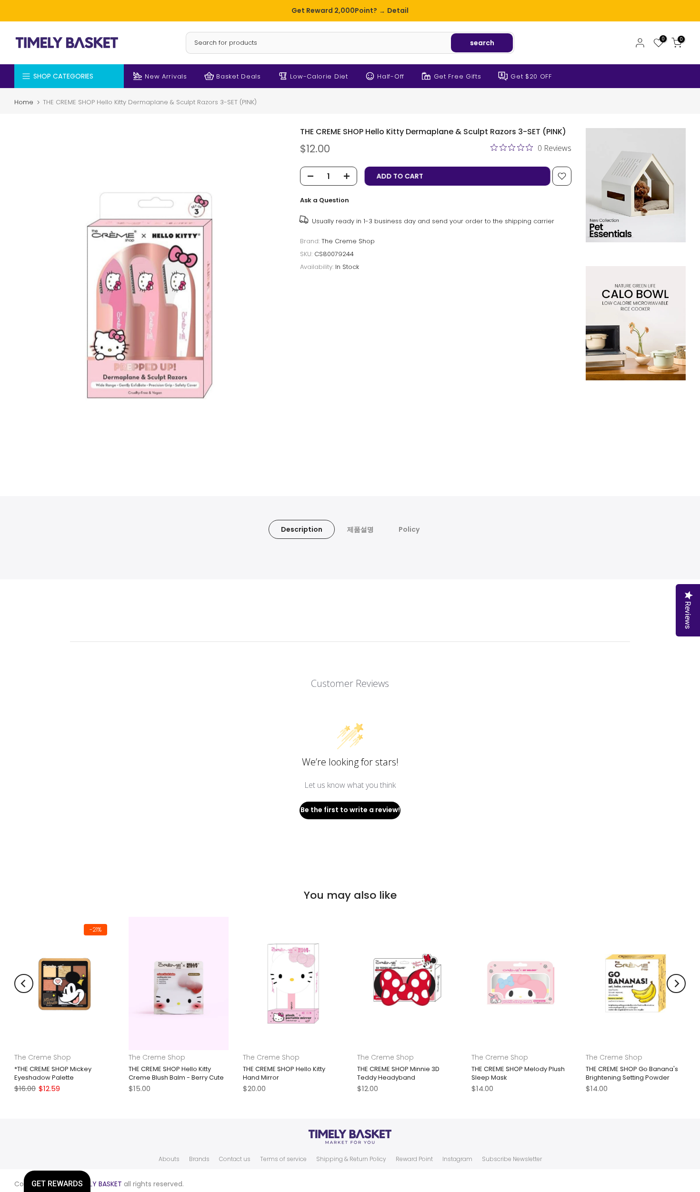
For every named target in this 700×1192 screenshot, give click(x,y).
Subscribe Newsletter (512, 1159)
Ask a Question (324, 200)
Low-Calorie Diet (319, 76)
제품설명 (360, 529)
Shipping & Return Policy (351, 1159)
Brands (199, 1159)
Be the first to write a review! (350, 810)
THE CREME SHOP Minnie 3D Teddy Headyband (398, 1073)
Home (23, 102)
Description (301, 529)
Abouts (169, 1159)
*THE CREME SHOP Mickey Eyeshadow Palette (52, 1073)
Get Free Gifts (457, 76)
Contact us (234, 1159)
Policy (409, 529)
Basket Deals (238, 76)
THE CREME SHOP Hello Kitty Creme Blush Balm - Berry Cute (176, 1073)
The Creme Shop (348, 241)
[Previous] (23, 983)
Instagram (457, 1159)
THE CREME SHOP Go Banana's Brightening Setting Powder (632, 1073)
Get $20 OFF (531, 76)
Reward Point (414, 1159)
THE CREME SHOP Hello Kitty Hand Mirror (284, 1073)
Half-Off (390, 76)
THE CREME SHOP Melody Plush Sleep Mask (518, 1073)
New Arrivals (166, 76)
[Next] (676, 983)
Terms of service (283, 1159)
